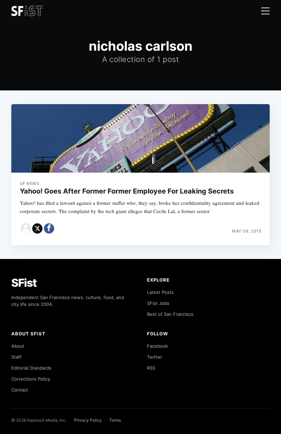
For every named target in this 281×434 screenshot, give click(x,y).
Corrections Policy (30, 379)
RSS (151, 368)
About (17, 346)
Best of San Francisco (170, 314)
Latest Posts (160, 292)
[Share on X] (37, 228)
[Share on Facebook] (49, 228)
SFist (24, 282)
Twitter (154, 357)
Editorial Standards (31, 368)
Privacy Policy (88, 420)
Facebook (157, 346)
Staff (16, 357)
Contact (19, 390)
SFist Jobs (158, 303)
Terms (115, 420)
